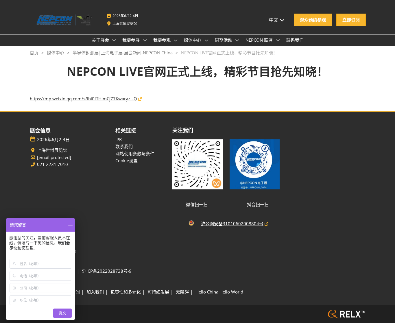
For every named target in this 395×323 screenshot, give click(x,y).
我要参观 (162, 40)
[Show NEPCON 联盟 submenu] (277, 40)
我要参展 (131, 40)
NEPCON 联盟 (260, 40)
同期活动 (224, 40)
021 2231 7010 (52, 164)
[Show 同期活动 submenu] (237, 40)
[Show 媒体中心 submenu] (206, 40)
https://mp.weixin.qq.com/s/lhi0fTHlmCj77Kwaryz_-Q (83, 98)
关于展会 (101, 40)
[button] (313, 20)
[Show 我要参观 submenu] (175, 40)
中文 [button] (274, 20)
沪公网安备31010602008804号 (232, 223)
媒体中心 (193, 40)
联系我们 (295, 40)
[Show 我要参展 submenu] (144, 40)
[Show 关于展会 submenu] (114, 40)
